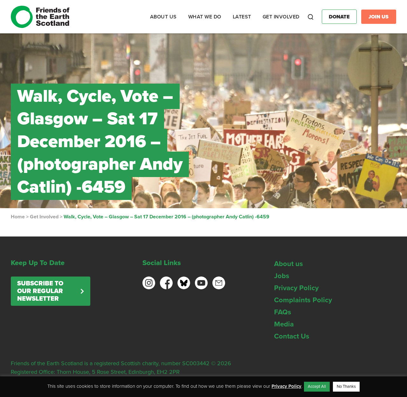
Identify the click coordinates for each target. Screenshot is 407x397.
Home (18, 217)
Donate (339, 17)
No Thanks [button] (346, 386)
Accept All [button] (317, 386)
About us (288, 264)
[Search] (311, 17)
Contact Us (291, 336)
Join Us (379, 17)
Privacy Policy (296, 288)
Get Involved (44, 217)
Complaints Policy (303, 300)
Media (284, 324)
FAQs (282, 312)
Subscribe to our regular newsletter (40, 291)
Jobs (281, 276)
